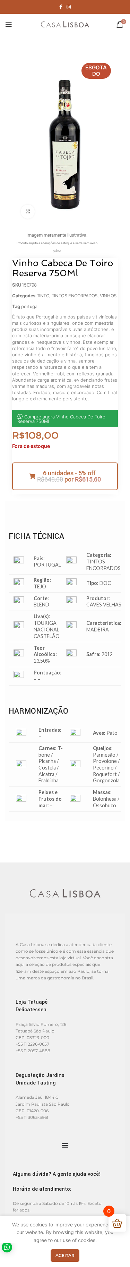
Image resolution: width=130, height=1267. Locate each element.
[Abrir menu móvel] (9, 24)
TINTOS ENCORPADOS (74, 295)
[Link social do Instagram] (68, 6)
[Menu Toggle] (65, 1145)
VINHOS (108, 295)
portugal (29, 306)
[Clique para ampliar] (28, 212)
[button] (65, 476)
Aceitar (65, 1255)
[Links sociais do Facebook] (60, 6)
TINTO (43, 295)
